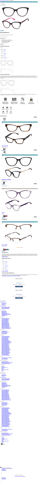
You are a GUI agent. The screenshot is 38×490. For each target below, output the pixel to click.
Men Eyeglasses (4, 303)
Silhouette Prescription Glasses (5, 416)
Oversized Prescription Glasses (5, 325)
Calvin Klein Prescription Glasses (6, 408)
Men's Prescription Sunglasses (5, 379)
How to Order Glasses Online (5, 434)
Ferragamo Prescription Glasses (6, 350)
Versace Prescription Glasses (5, 414)
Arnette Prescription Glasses (5, 353)
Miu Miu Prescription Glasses (5, 418)
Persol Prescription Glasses (5, 344)
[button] (19, 286)
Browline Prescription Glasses (5, 327)
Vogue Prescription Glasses (5, 354)
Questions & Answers (19, 278)
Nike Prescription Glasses (5, 410)
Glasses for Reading (4, 404)
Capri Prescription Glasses (5, 337)
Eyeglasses (3, 0)
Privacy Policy (3, 477)
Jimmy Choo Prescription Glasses (6, 352)
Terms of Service (4, 470)
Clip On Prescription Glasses (5, 326)
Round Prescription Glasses (5, 320)
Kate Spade (7, 0)
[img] (17, 247)
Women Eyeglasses (4, 375)
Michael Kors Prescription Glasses (6, 343)
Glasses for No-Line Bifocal (5, 332)
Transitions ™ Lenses (4, 384)
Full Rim (5, 49)
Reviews (3, 370)
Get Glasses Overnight (4, 358)
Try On (2, 30)
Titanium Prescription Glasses (5, 394)
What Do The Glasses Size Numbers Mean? (7, 362)
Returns (3, 438)
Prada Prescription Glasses (5, 339)
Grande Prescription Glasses (5, 422)
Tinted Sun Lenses (4, 312)
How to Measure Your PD (5, 361)
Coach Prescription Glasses (5, 338)
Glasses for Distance (4, 333)
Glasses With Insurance (5, 430)
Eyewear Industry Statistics (5, 369)
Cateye (4, 51)
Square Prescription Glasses (5, 390)
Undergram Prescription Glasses (6, 426)
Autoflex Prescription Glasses (5, 420)
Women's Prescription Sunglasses (6, 378)
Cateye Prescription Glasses (5, 319)
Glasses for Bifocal (4, 331)
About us (3, 368)
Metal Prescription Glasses (5, 322)
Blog (2, 440)
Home (1, 0)
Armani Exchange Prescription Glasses (7, 342)
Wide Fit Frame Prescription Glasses (6, 328)
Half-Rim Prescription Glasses (5, 324)
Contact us (3, 437)
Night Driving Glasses (4, 386)
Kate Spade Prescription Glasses (6, 424)
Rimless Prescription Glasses (5, 323)
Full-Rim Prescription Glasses (5, 396)
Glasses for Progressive (5, 402)
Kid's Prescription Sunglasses (5, 308)
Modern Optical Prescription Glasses (6, 349)
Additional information (5, 256)
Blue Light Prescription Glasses (6, 313)
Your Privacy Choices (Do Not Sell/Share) (7, 468)
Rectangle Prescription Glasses (5, 318)
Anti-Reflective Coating (6, 314)
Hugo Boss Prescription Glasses (6, 351)
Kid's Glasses (3, 304)
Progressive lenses (4, 382)
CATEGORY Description (5, 271)
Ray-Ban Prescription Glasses (5, 336)
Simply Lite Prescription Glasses (6, 348)
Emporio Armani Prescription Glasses (6, 341)
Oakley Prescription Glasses (5, 340)
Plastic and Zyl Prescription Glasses (6, 398)
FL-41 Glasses (3, 315)
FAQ (2, 442)
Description (1, 44)
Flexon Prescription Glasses (5, 345)
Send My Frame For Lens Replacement (7, 357)
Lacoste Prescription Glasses (5, 346)
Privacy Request (4, 478)
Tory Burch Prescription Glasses (6, 412)
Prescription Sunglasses (3, 377)
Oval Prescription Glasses (5, 392)
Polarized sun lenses (4, 311)
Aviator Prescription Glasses (5, 321)
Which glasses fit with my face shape (6, 363)
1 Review (21, 247)
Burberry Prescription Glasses (5, 347)
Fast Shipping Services (4, 367)
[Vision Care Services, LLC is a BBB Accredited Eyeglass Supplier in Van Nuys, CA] (3, 444)
